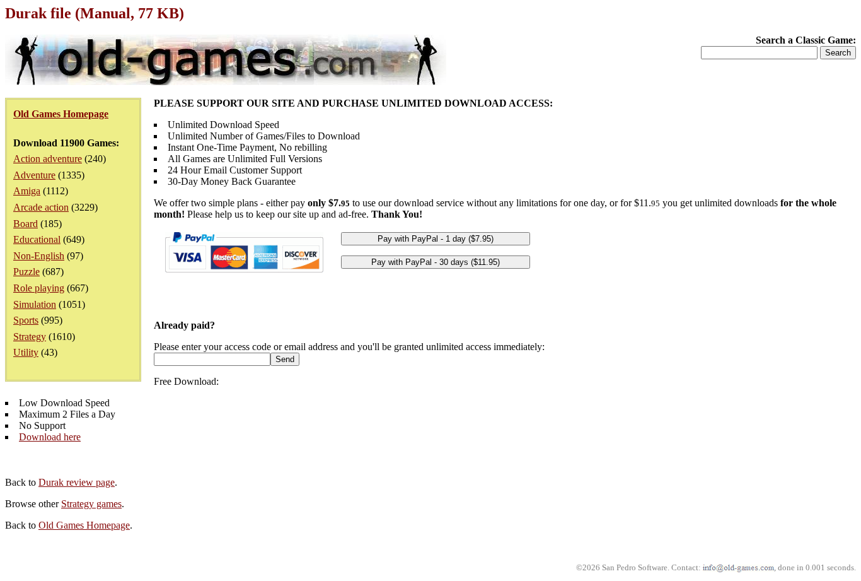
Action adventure (47, 158)
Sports (25, 320)
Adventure (34, 175)
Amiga (26, 190)
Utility (25, 352)
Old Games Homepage (84, 525)
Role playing (38, 288)
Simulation (34, 304)
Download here (50, 436)
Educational (37, 239)
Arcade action (41, 207)
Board (25, 223)
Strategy (29, 336)
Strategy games (91, 503)
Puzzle (26, 271)
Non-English (38, 255)
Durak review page (76, 482)
